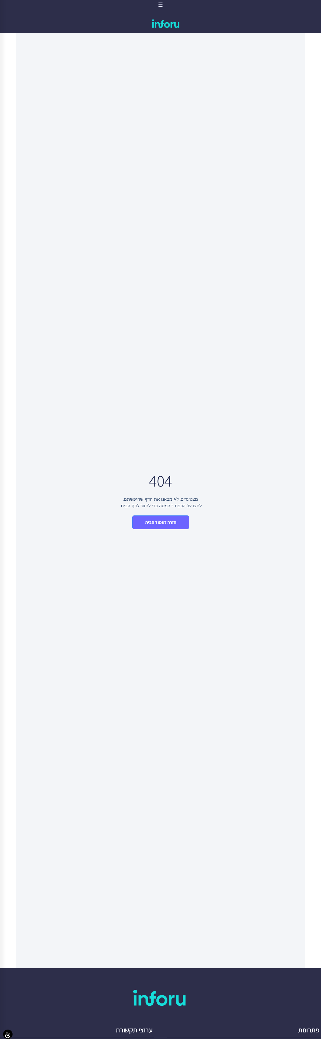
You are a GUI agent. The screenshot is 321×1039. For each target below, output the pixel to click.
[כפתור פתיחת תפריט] (160, 4)
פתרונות (308, 1030)
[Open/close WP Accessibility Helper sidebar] (8, 1034)
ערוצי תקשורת (134, 1030)
